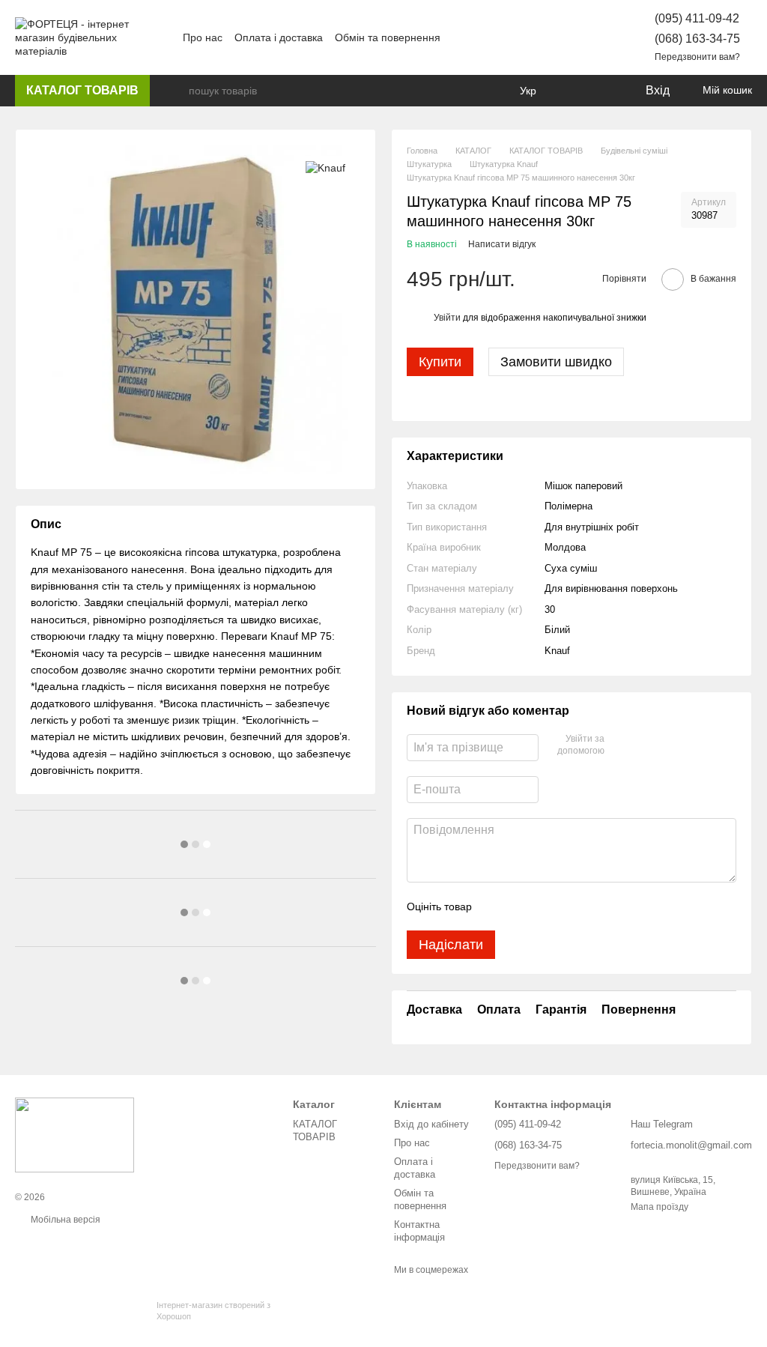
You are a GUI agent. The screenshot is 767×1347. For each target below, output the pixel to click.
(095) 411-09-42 (697, 18)
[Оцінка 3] (545, 906)
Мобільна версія (64, 1219)
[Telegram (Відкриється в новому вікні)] (577, 37)
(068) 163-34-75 (697, 38)
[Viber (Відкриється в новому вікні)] (595, 37)
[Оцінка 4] (568, 906)
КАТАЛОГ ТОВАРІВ (82, 90)
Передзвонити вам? (697, 57)
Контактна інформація (419, 1231)
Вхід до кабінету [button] (431, 1124)
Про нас (202, 37)
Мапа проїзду (659, 1207)
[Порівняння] (572, 90)
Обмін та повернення (387, 37)
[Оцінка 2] (521, 906)
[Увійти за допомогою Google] (621, 745)
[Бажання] (602, 90)
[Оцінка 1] (497, 906)
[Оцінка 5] (592, 906)
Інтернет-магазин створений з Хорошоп (213, 1310)
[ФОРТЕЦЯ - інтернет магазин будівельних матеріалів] (74, 1134)
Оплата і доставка (278, 37)
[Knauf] (325, 167)
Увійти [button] (447, 317)
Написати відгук (502, 244)
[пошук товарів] (177, 91)
